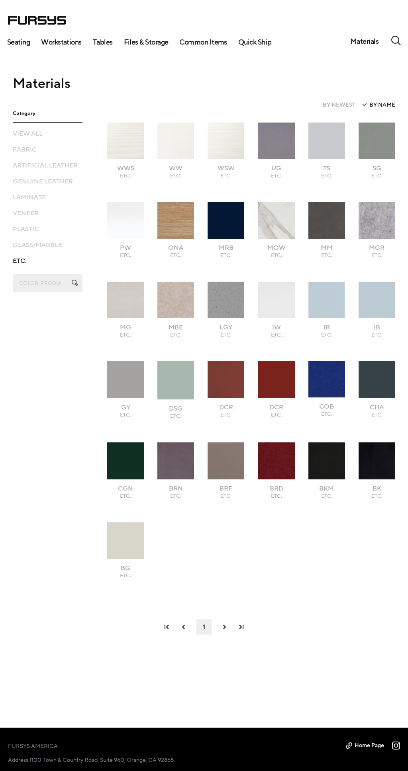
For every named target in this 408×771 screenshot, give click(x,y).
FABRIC (25, 149)
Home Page (369, 745)
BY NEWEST (339, 105)
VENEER (26, 213)
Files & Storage (146, 42)
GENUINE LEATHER (43, 181)
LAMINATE (29, 197)
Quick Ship (255, 42)
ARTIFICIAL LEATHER (45, 165)
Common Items (203, 42)
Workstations (61, 42)
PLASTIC (26, 229)
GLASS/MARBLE (37, 245)
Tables (103, 42)
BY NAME (382, 105)
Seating (18, 42)
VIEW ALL (28, 133)
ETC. (20, 261)
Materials (364, 41)
